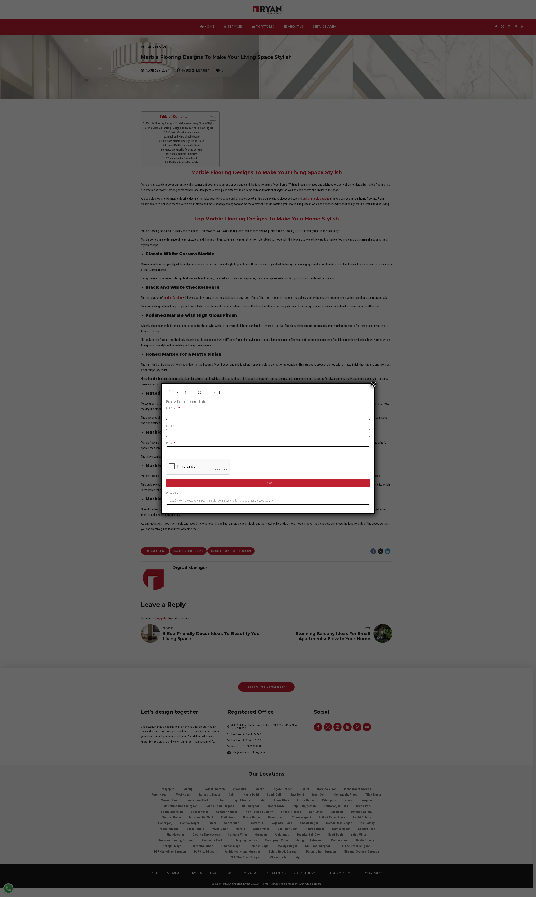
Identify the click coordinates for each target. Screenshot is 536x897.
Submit (268, 483)
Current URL (173, 493)
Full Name (173, 408)
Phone (170, 443)
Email (170, 425)
